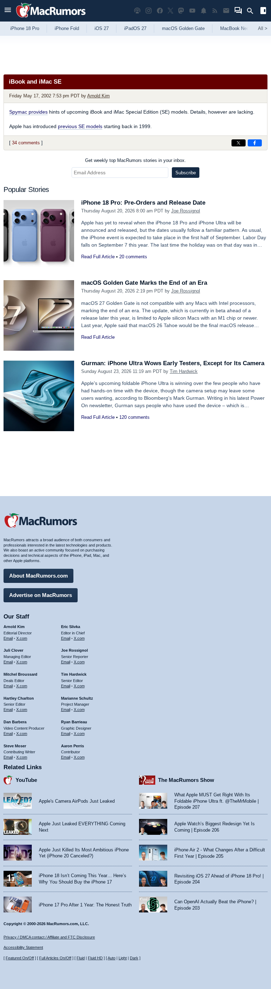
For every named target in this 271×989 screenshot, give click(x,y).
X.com (21, 638)
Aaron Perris (72, 746)
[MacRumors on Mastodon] (181, 10)
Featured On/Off (20, 958)
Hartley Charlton (19, 698)
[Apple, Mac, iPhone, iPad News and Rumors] (51, 18)
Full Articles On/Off (55, 958)
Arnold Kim (98, 95)
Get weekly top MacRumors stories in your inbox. (135, 160)
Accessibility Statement (23, 947)
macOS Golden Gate (183, 28)
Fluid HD (95, 958)
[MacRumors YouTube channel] (192, 10)
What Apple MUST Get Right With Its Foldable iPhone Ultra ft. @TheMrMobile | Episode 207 (216, 801)
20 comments (133, 256)
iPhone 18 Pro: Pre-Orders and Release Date (143, 202)
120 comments (134, 417)
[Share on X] (238, 142)
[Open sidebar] (263, 11)
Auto (111, 958)
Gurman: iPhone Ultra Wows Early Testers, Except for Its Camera (172, 363)
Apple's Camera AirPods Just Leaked (77, 801)
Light (123, 958)
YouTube (26, 780)
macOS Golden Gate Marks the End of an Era (144, 282)
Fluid (81, 958)
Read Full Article (98, 256)
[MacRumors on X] (170, 10)
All (262, 28)
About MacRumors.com (38, 576)
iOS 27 (102, 28)
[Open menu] (8, 11)
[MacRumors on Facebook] (159, 10)
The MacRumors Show (186, 780)
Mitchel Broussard (20, 674)
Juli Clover (13, 650)
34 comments (26, 142)
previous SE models (80, 126)
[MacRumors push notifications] (203, 10)
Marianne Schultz (77, 698)
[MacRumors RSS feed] (214, 10)
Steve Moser (15, 746)
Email (8, 638)
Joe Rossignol (185, 210)
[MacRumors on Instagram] (148, 10)
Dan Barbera (15, 722)
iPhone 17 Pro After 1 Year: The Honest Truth (85, 904)
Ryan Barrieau (74, 722)
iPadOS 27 (135, 28)
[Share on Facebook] (255, 142)
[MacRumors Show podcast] (137, 10)
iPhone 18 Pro (24, 28)
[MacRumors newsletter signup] (226, 10)
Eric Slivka (70, 627)
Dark (134, 958)
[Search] (252, 11)
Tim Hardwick (184, 371)
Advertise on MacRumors (40, 595)
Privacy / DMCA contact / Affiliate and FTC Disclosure (49, 937)
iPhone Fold (67, 28)
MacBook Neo (234, 28)
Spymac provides (28, 112)
